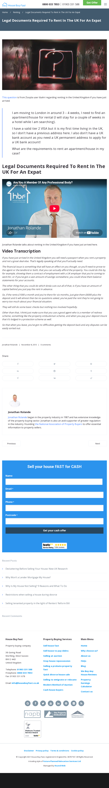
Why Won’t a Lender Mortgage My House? (28, 577)
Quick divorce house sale (56, 674)
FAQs (83, 660)
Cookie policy (77, 750)
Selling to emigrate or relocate (59, 679)
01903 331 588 (70, 4)
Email (9, 488)
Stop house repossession (56, 660)
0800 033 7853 (50, 4)
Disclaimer (29, 750)
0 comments (46, 344)
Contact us (87, 691)
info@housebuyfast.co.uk (25, 683)
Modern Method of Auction (58, 684)
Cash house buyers (53, 689)
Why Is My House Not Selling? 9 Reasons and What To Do (36, 586)
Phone (10, 501)
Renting (16, 12)
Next (97, 443)
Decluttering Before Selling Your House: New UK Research (37, 568)
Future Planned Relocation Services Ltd (62, 761)
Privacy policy (42, 750)
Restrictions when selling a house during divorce (31, 594)
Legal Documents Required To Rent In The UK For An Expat (52, 12)
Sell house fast (51, 645)
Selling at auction (52, 655)
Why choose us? (89, 650)
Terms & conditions (59, 750)
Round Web (60, 765)
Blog (83, 666)
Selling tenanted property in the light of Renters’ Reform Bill (38, 603)
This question (9, 97)
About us (86, 655)
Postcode (11, 515)
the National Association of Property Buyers (58, 424)
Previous (11, 443)
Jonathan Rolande (10, 344)
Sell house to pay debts (56, 650)
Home (5, 12)
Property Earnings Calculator (86, 683)
